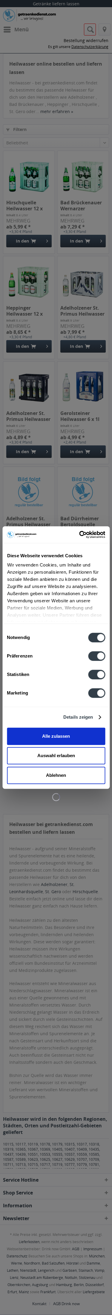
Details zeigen (78, 717)
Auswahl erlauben (56, 755)
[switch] (96, 656)
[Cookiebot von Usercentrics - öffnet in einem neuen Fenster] (79, 534)
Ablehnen (56, 775)
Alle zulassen (56, 736)
